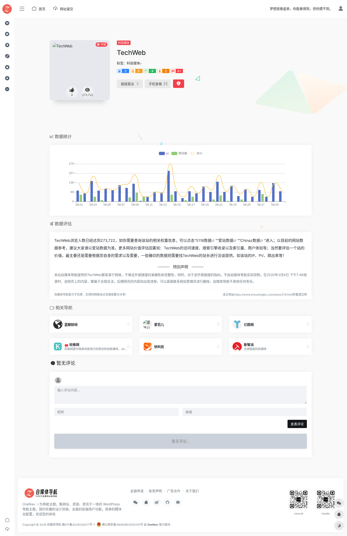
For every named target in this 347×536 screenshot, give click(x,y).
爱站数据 (225, 240)
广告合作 (173, 491)
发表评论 (297, 424)
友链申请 (137, 491)
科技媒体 (123, 43)
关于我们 (192, 491)
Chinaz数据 (250, 240)
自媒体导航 (54, 524)
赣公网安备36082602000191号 (122, 524)
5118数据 (204, 240)
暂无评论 (65, 363)
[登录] (340, 9)
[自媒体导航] (43, 494)
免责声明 (155, 491)
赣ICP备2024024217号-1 (78, 524)
